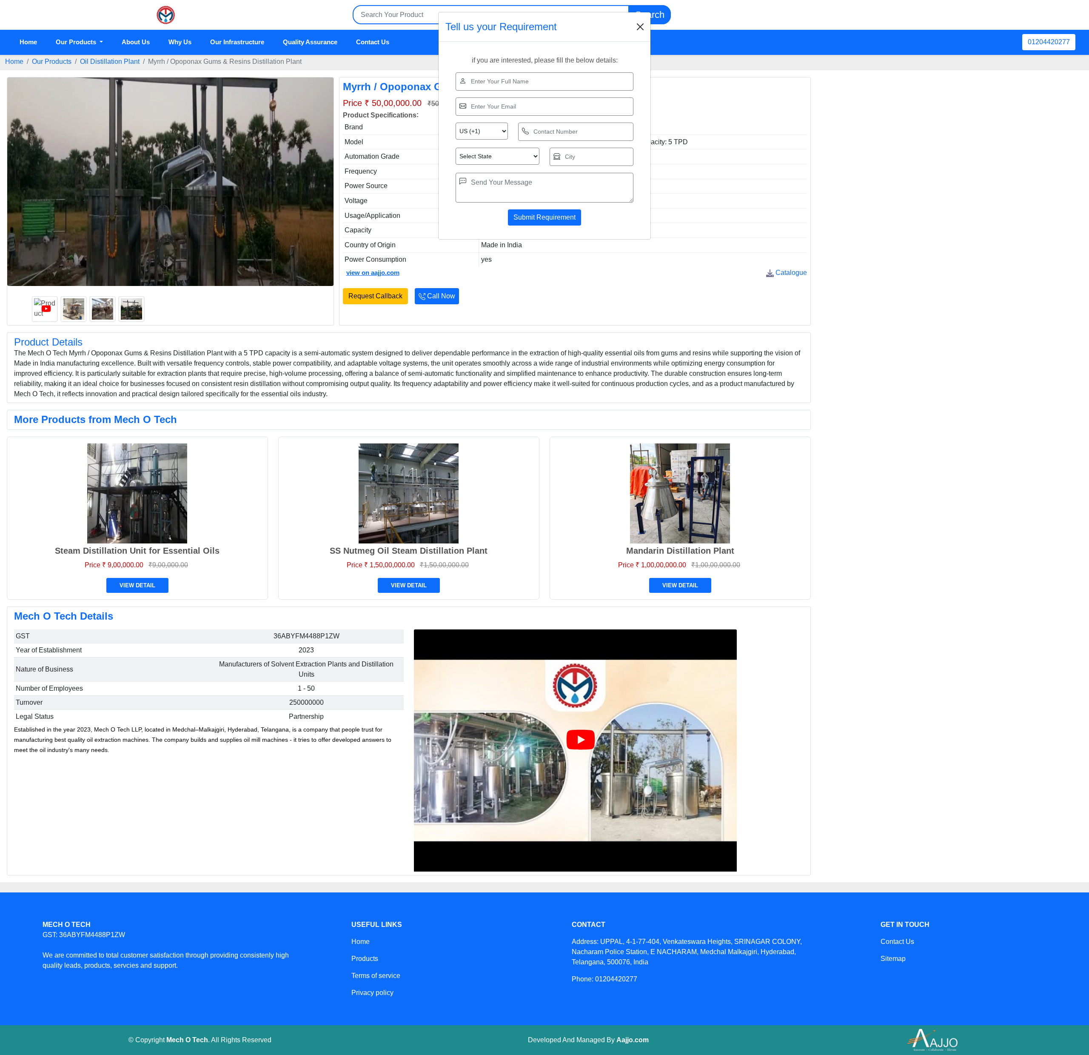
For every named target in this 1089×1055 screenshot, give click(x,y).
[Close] (640, 27)
